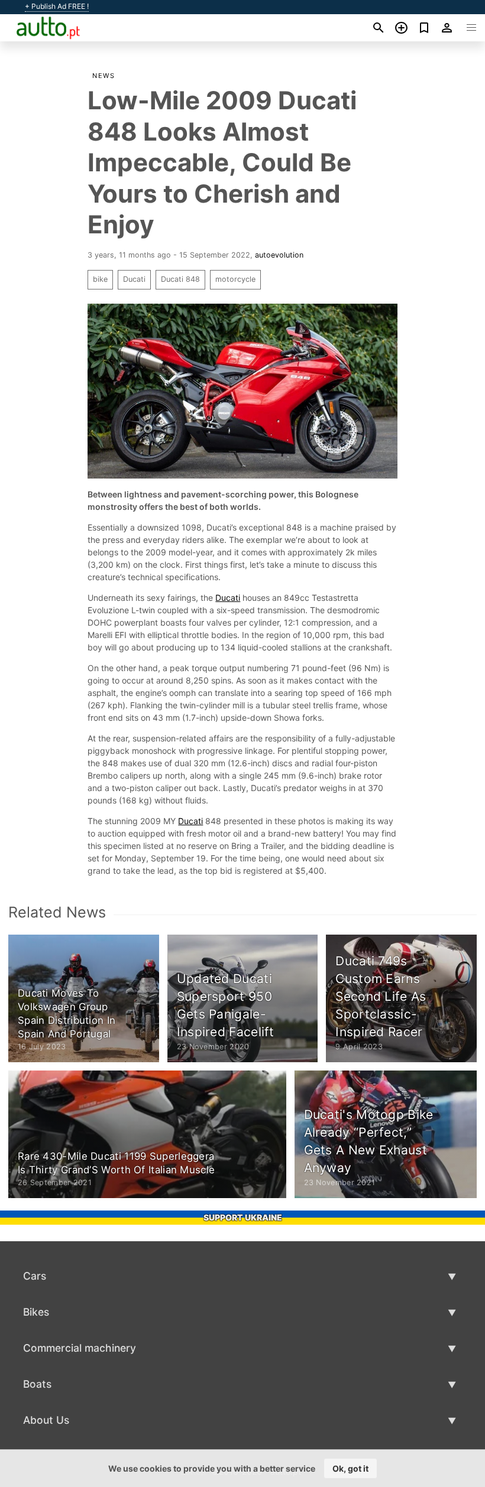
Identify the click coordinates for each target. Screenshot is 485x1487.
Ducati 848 (180, 279)
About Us (46, 1420)
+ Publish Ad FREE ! (57, 6)
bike (100, 279)
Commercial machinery (79, 1348)
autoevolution (279, 254)
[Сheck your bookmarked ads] (424, 27)
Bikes (36, 1312)
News (103, 75)
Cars (34, 1276)
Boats (37, 1384)
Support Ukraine (242, 1217)
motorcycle (235, 279)
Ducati (134, 279)
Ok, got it (350, 1468)
